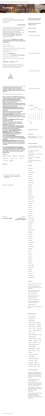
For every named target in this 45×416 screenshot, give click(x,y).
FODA (40, 340)
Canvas (34, 328)
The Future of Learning (9, 34)
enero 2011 (30, 263)
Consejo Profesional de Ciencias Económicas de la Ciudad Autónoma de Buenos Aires (35, 287)
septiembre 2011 (31, 246)
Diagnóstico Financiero (33, 338)
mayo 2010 (30, 269)
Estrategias (36, 340)
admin (12, 18)
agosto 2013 (30, 223)
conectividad (14, 55)
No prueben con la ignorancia (33, 299)
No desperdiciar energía (8, 140)
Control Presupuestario (37, 330)
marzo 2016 (30, 178)
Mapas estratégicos (32, 346)
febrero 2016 (30, 180)
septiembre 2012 (31, 230)
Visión (38, 366)
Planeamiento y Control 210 (33, 358)
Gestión (30, 342)
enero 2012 (30, 240)
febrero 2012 (30, 238)
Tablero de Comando (32, 366)
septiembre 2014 (31, 201)
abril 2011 (29, 256)
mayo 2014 (30, 207)
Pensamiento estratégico (33, 354)
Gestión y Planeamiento (32, 293)
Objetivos (30, 352)
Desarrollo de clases (32, 336)
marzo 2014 (30, 211)
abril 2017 (30, 170)
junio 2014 (30, 205)
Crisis (33, 332)
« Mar (31, 122)
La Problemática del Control (33, 344)
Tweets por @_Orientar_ (32, 28)
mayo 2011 (30, 254)
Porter (36, 360)
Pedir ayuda (5, 124)
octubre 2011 (30, 244)
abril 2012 (30, 234)
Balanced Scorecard (32, 326)
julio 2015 (29, 186)
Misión (30, 350)
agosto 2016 (30, 174)
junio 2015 (30, 188)
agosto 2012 (30, 232)
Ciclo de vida (39, 328)
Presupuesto (31, 362)
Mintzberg (38, 348)
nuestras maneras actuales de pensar (16, 125)
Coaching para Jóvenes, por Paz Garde (35, 283)
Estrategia (30, 340)
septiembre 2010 (31, 267)
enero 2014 (30, 215)
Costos (30, 332)
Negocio (38, 350)
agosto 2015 (30, 184)
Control (30, 330)
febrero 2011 (30, 260)
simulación (12, 61)
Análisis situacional (32, 324)
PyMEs (36, 362)
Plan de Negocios (32, 356)
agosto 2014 (30, 203)
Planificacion (31, 360)
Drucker (39, 338)
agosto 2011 (30, 248)
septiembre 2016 (31, 172)
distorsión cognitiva (11, 135)
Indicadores (35, 342)
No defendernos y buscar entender (10, 107)
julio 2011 (29, 250)
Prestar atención (6, 132)
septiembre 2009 (31, 277)
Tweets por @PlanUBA (32, 31)
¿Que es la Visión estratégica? (34, 385)
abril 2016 (30, 176)
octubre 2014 (30, 199)
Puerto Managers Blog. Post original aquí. (14, 147)
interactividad (21, 55)
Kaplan (39, 342)
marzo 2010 (30, 273)
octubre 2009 (30, 275)
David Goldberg (10, 32)
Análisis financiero (32, 318)
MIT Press (18, 34)
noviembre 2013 (31, 219)
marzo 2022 (30, 168)
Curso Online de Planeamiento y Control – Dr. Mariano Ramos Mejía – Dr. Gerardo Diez (35, 147)
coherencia (11, 137)
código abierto (12, 53)
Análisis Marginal (32, 320)
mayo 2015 (30, 190)
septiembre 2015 (31, 182)
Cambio (12, 176)
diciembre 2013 (31, 217)
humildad (11, 119)
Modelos (33, 350)
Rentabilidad (31, 364)
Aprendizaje (7, 176)
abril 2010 (30, 271)
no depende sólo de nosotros (14, 99)
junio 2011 (30, 252)
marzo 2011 (30, 258)
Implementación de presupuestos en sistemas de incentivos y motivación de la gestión (35, 376)
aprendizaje (11, 35)
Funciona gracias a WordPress (7, 413)
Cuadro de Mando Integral (33, 334)
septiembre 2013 (31, 221)
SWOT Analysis (37, 364)
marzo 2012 (30, 236)
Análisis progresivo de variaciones (34, 322)
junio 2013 (30, 225)
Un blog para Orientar (32, 304)
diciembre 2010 (31, 265)
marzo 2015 (30, 195)
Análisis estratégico (32, 316)
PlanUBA (8, 8)
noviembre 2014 (31, 197)
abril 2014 (30, 209)
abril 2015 (30, 192)
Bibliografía (39, 326)
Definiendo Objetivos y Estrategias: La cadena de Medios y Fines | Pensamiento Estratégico (35, 388)
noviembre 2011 (31, 242)
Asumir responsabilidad (8, 114)
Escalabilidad (6, 61)
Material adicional (32, 348)
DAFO (40, 334)
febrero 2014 (30, 213)
